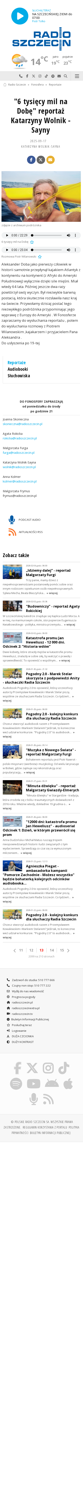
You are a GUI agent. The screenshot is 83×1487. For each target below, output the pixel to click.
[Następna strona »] (68, 951)
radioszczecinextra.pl (25, 1008)
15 (62, 950)
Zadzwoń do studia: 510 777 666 (33, 980)
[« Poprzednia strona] (15, 951)
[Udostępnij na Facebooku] (31, 160)
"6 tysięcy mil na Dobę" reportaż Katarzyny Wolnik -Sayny (41, 115)
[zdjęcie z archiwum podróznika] (41, 196)
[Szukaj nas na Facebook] (17, 1063)
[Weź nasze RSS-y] (48, 1094)
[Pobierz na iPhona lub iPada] (68, 1078)
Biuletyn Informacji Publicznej (30, 1019)
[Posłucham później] (31, 242)
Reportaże (55, 84)
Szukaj (65, 76)
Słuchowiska (19, 376)
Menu (77, 76)
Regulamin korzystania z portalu (45, 1127)
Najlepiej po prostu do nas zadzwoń (21, 76)
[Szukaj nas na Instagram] (48, 1063)
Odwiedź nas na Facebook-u (27, 76)
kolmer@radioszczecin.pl (20, 482)
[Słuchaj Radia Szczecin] (20, 16)
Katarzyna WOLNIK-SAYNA (40, 146)
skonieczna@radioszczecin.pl (22, 424)
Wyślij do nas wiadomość (59, 76)
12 (31, 950)
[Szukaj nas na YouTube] (33, 1078)
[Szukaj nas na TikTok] (64, 1063)
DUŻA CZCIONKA (22, 1036)
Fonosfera (37, 84)
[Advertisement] (41, 1189)
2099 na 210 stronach (41, 956)
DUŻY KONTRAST (22, 1042)
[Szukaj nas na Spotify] (16, 1078)
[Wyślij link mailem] (50, 160)
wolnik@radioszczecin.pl (19, 467)
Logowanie (18, 1031)
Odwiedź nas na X (33, 76)
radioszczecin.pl (22, 1002)
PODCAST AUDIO (29, 520)
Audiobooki (18, 369)
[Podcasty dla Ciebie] (34, 1094)
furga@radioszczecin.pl (18, 453)
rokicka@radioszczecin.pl (20, 438)
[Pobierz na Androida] (52, 1078)
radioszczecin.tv (22, 1014)
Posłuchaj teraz (21, 1025)
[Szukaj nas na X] (32, 1063)
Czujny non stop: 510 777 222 (31, 985)
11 (21, 950)
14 (52, 950)
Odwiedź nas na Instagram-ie (40, 76)
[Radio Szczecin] (41, 39)
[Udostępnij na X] (41, 160)
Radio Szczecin (17, 84)
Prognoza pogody (23, 997)
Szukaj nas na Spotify (53, 76)
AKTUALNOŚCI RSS (30, 532)
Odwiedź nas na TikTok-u (46, 76)
